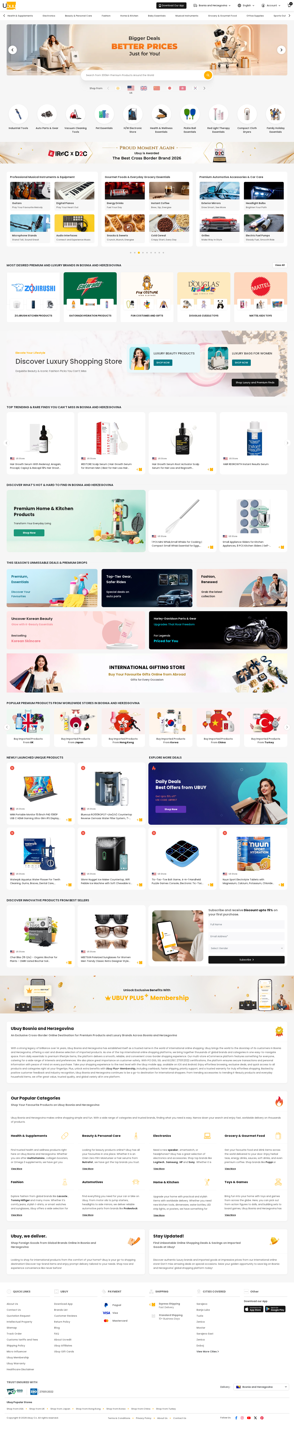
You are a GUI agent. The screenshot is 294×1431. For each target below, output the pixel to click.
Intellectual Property (19, 1321)
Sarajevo (202, 1304)
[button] (212, 5)
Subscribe (245, 959)
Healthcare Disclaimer (20, 1369)
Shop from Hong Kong (88, 1408)
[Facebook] (236, 1418)
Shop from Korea (115, 1408)
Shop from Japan (60, 1408)
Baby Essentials (157, 15)
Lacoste (62, 1196)
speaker (173, 1150)
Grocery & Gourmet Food (222, 15)
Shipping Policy (16, 1345)
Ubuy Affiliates (63, 1345)
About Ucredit (62, 1339)
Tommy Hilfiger (20, 1200)
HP (181, 1162)
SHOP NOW (163, 362)
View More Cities (207, 1351)
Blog (57, 1327)
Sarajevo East (205, 1333)
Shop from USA (15, 1408)
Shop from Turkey (166, 1408)
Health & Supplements (20, 15)
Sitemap (12, 1327)
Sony (192, 1162)
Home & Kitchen (129, 15)
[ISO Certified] (40, 1391)
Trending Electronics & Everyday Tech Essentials (232, 177)
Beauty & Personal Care (78, 15)
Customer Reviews (65, 1316)
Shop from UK (37, 1408)
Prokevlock (130, 1208)
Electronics (49, 15)
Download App (63, 1304)
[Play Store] (275, 1310)
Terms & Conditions (119, 1418)
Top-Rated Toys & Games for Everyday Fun (135, 177)
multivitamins (36, 1158)
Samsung (172, 1162)
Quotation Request (18, 1316)
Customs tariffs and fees (22, 1339)
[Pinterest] (262, 1418)
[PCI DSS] (15, 1392)
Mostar (201, 1327)
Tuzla (200, 1316)
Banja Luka (203, 1310)
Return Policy (62, 1321)
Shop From (96, 88)
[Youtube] (249, 1418)
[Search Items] (208, 75)
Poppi (269, 1162)
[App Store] (254, 1310)
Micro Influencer (17, 1351)
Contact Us (14, 1310)
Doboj (200, 1345)
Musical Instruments (186, 15)
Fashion (106, 15)
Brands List (61, 1310)
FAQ (56, 1333)
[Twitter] (255, 1418)
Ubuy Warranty (16, 1363)
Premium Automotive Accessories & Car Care (42, 177)
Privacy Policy (143, 1418)
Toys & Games (236, 1182)
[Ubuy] (9, 5)
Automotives (92, 1182)
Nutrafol (87, 1162)
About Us (12, 1304)
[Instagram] (242, 1418)
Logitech (159, 1162)
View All (280, 265)
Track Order (14, 1333)
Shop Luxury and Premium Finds (255, 382)
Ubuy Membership (18, 1357)
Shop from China (140, 1408)
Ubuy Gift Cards (64, 1351)
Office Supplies (255, 15)
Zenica (201, 1321)
